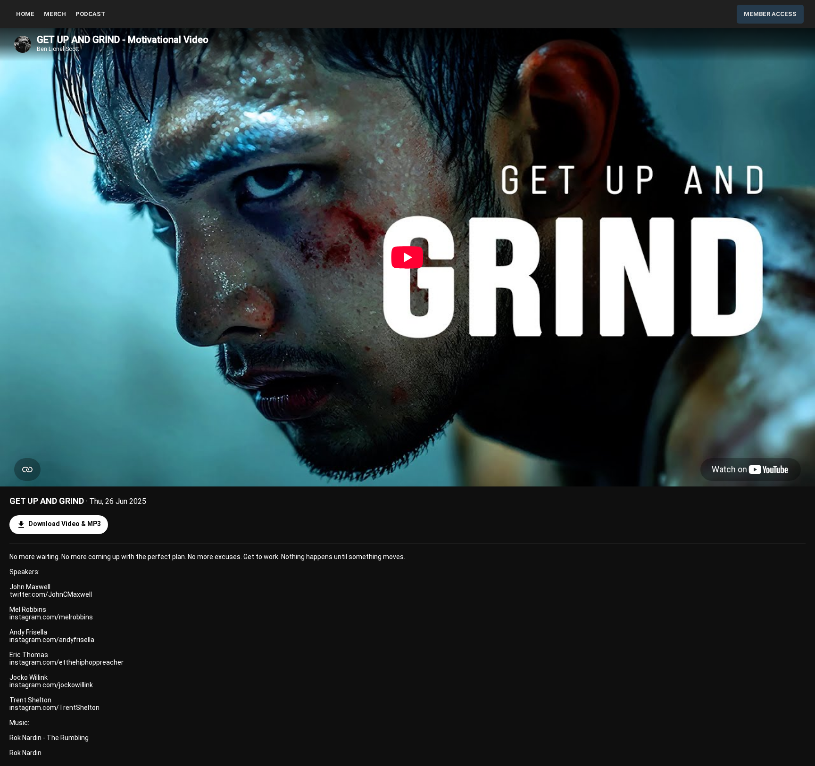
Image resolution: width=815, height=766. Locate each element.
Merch (55, 13)
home (25, 13)
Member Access (770, 13)
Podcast (90, 13)
